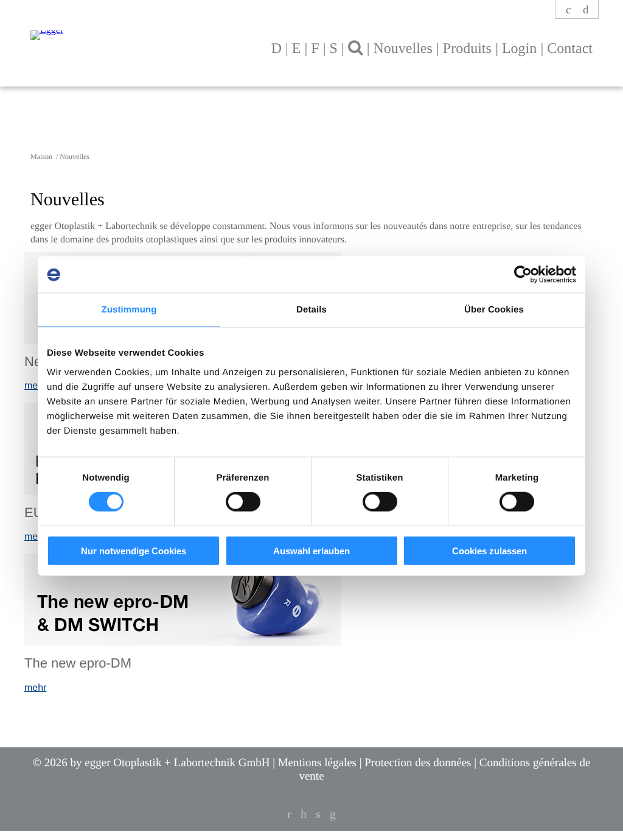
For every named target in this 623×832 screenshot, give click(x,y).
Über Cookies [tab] (494, 310)
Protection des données (417, 762)
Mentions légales (317, 762)
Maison (42, 156)
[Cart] (586, 10)
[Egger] (139, 29)
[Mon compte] (569, 10)
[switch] (243, 502)
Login (519, 49)
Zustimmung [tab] (129, 310)
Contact (570, 49)
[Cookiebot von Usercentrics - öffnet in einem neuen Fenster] (523, 275)
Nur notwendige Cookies (133, 550)
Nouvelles (402, 49)
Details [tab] (311, 310)
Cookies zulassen (489, 550)
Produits (467, 49)
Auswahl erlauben (311, 550)
